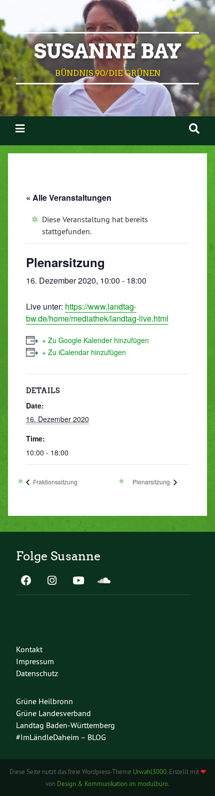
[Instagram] (52, 581)
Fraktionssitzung (55, 481)
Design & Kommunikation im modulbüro (112, 784)
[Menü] (20, 128)
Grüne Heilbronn (44, 701)
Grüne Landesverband (53, 713)
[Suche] (194, 128)
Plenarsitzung (152, 481)
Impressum (35, 661)
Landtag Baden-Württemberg (65, 725)
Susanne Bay (108, 51)
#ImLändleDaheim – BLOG (61, 737)
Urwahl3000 (149, 772)
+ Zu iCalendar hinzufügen (84, 352)
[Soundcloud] (104, 581)
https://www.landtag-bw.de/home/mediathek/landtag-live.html (97, 312)
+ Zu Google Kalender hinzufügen (95, 340)
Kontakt (29, 649)
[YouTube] (78, 581)
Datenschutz (37, 673)
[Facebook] (26, 581)
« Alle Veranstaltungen (69, 197)
